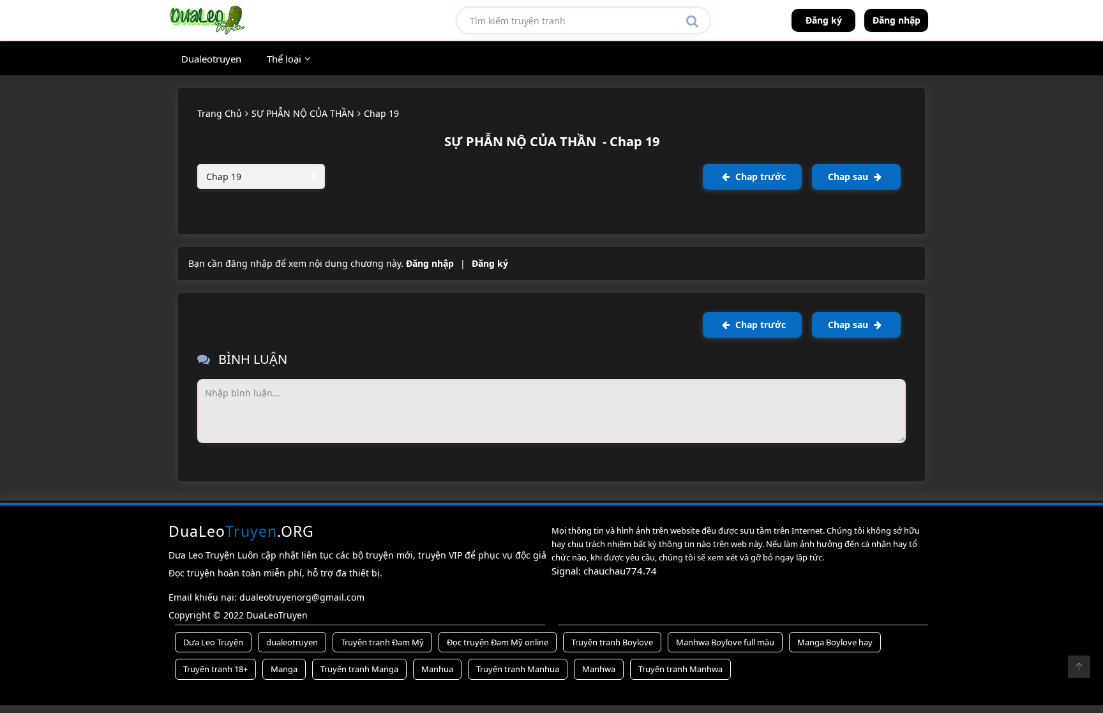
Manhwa (598, 669)
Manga (284, 669)
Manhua (437, 669)
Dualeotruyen (211, 58)
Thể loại (284, 58)
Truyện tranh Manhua (517, 669)
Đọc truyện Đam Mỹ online (497, 642)
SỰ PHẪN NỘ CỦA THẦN (302, 113)
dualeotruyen (292, 642)
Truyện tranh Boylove (612, 642)
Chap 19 (381, 113)
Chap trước (759, 176)
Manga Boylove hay (835, 642)
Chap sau (849, 176)
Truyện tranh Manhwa (680, 669)
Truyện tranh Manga (359, 669)
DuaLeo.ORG (241, 531)
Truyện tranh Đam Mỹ (382, 642)
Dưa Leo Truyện (213, 642)
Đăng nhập (896, 20)
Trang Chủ (219, 113)
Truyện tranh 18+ (215, 669)
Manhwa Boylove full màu (725, 642)
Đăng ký (824, 20)
